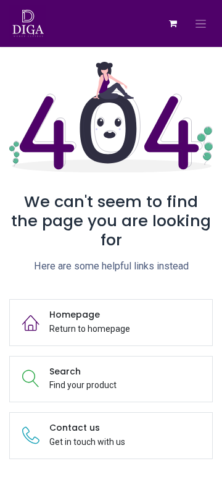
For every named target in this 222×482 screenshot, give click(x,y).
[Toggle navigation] (201, 24)
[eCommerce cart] (173, 23)
